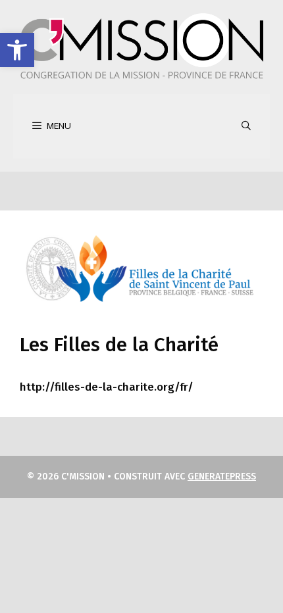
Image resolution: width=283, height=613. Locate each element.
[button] (17, 50)
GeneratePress (222, 476)
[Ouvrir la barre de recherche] (246, 126)
